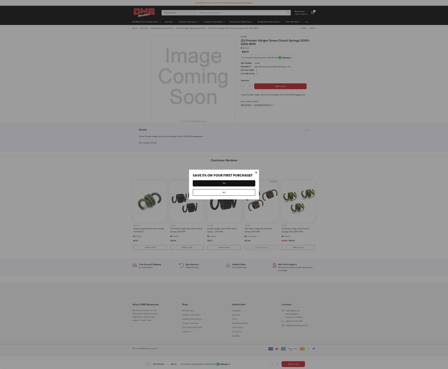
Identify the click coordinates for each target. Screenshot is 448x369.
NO (224, 192)
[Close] (256, 172)
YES (224, 183)
